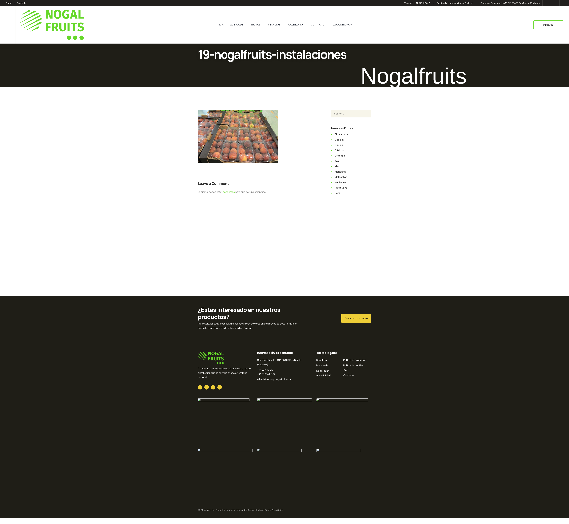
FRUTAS (255, 24)
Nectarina (340, 182)
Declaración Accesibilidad (323, 373)
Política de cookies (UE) (353, 367)
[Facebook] (551, 3)
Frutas (9, 3)
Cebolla (339, 139)
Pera (337, 193)
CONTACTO (317, 24)
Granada (340, 155)
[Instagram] (561, 3)
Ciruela (339, 145)
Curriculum (548, 24)
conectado (229, 192)
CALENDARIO (295, 24)
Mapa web (322, 365)
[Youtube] (556, 3)
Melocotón (341, 177)
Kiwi (337, 166)
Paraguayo (341, 187)
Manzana (340, 171)
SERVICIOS (274, 24)
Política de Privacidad (354, 360)
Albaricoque (342, 134)
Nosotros (321, 360)
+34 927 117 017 (422, 3)
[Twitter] (545, 3)
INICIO (220, 24)
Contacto (21, 3)
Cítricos (339, 150)
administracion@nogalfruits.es (458, 3)
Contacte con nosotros (356, 318)
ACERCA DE (236, 24)
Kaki (337, 161)
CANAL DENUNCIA (342, 24)
